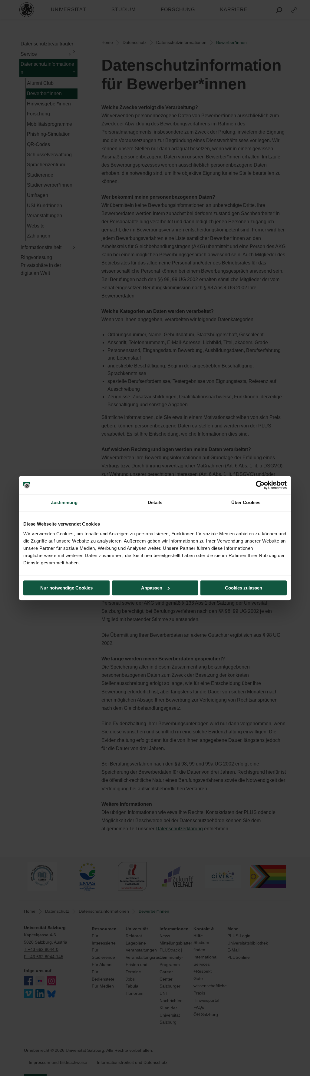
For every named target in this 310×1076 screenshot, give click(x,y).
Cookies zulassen (243, 587)
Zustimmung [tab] (64, 502)
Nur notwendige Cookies (66, 587)
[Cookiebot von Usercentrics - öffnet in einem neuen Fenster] (260, 485)
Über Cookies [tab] (245, 502)
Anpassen (151, 587)
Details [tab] (155, 502)
